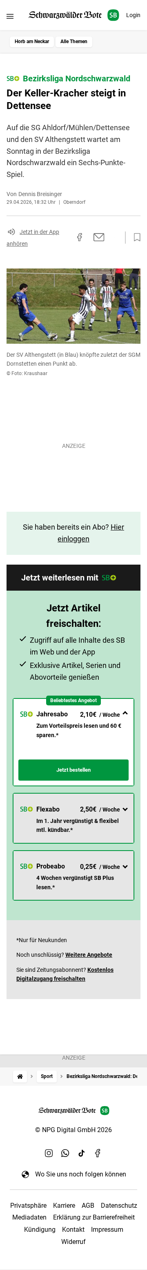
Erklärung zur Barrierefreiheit (94, 1217)
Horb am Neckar (32, 41)
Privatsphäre (28, 1205)
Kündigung (40, 1229)
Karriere (64, 1205)
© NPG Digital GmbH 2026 (73, 1130)
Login (133, 15)
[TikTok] (81, 1152)
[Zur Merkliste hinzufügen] (134, 237)
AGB (88, 1205)
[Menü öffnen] (10, 16)
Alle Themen (73, 41)
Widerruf (73, 1242)
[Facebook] (98, 1152)
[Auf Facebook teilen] (79, 237)
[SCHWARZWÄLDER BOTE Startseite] (73, 15)
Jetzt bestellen (73, 770)
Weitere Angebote (88, 954)
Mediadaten (29, 1217)
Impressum (107, 1229)
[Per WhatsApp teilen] (114, 237)
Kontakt (73, 1229)
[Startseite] (20, 1076)
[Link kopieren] (65, 237)
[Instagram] (49, 1152)
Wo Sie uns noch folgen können (80, 1174)
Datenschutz (119, 1205)
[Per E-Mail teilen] (99, 237)
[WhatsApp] (65, 1152)
